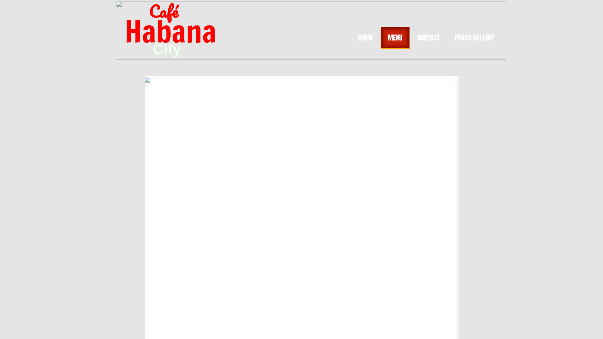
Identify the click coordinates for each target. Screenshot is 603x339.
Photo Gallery (474, 37)
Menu (395, 37)
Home (365, 37)
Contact (428, 37)
